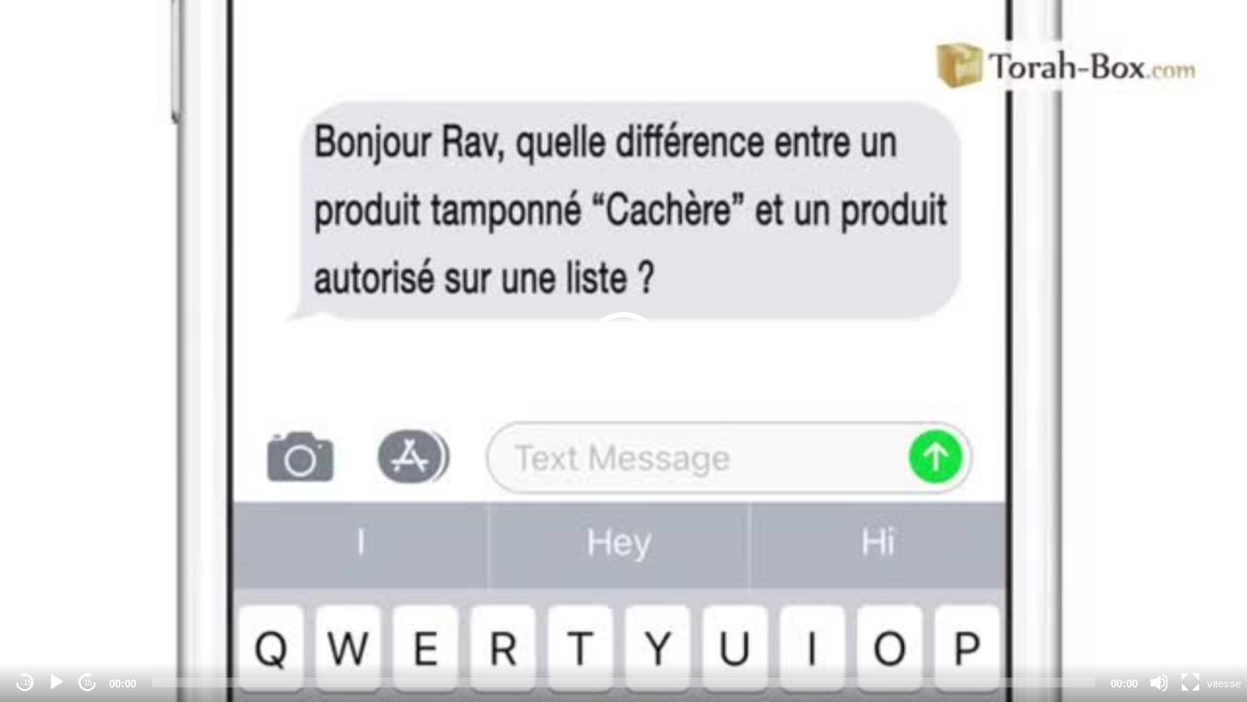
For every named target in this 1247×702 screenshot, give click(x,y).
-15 (25, 683)
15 (88, 683)
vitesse (1224, 683)
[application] (623, 351)
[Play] (56, 682)
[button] (623, 351)
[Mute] (1159, 682)
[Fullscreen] (1190, 682)
